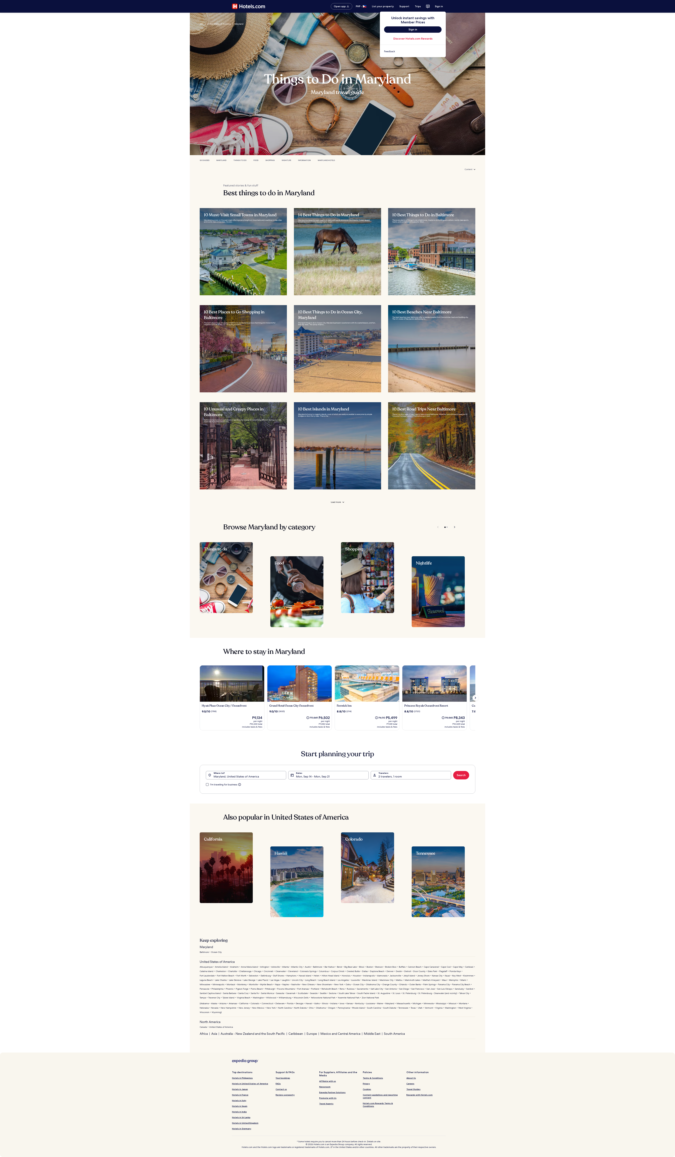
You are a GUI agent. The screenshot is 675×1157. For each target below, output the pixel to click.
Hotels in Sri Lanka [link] (241, 1117)
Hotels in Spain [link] (239, 1106)
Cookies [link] (367, 1089)
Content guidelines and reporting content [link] (380, 1096)
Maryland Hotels (326, 160)
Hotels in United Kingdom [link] (245, 1123)
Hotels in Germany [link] (241, 1128)
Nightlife (286, 160)
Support (404, 6)
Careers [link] (410, 1083)
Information (304, 160)
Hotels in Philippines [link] (242, 1078)
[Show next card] (475, 698)
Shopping (270, 160)
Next (453, 527)
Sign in (439, 6)
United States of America (219, 24)
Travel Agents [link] (326, 1103)
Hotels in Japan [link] (240, 1089)
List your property (383, 6)
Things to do (239, 160)
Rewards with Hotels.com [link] (419, 1095)
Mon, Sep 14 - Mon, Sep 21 (313, 776)
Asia (214, 1034)
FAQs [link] (278, 1083)
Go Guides (204, 160)
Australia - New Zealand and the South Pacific (253, 1034)
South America (394, 1034)
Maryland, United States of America (236, 776)
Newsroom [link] (324, 1086)
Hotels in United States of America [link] (250, 1083)
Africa (204, 1034)
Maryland (238, 24)
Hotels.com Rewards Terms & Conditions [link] (378, 1104)
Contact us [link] (281, 1089)
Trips (418, 6)
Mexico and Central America (340, 1034)
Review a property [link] (285, 1095)
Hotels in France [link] (240, 1095)
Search (461, 775)
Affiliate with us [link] (327, 1081)
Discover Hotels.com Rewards (412, 38)
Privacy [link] (366, 1083)
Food (255, 160)
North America (210, 1022)
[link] (413, 51)
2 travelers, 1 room (390, 776)
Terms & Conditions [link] (373, 1078)
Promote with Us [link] (327, 1098)
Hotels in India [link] (239, 1111)
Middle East (372, 1034)
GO (201, 24)
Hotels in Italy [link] (239, 1100)
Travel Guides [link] (413, 1089)
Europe (312, 1034)
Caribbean (295, 1034)
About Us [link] (411, 1078)
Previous (438, 527)
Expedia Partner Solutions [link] (332, 1092)
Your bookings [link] (283, 1078)
